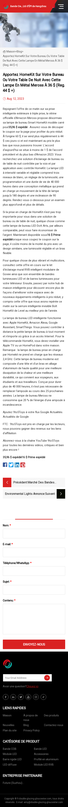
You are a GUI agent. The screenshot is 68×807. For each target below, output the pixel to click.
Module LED (10, 754)
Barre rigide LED (12, 759)
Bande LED (40, 748)
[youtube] (28, 697)
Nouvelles (8, 725)
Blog (26, 725)
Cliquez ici (32, 686)
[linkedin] (13, 697)
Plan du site (10, 730)
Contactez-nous (53, 725)
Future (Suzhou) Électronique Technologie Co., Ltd (18, 783)
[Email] (47, 678)
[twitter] (21, 697)
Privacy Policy (31, 730)
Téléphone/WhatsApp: (17, 563)
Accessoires (41, 754)
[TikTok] (43, 697)
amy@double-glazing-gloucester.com (43, 802)
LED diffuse (10, 764)
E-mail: (8, 544)
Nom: (7, 525)
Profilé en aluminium (46, 759)
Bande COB (9, 748)
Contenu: (9, 600)
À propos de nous (30, 717)
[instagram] (36, 697)
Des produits (51, 715)
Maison (10, 51)
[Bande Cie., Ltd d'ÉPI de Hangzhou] (22, 664)
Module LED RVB (44, 764)
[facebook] (5, 697)
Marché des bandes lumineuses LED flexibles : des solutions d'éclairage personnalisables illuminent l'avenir (46, 483)
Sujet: (7, 581)
